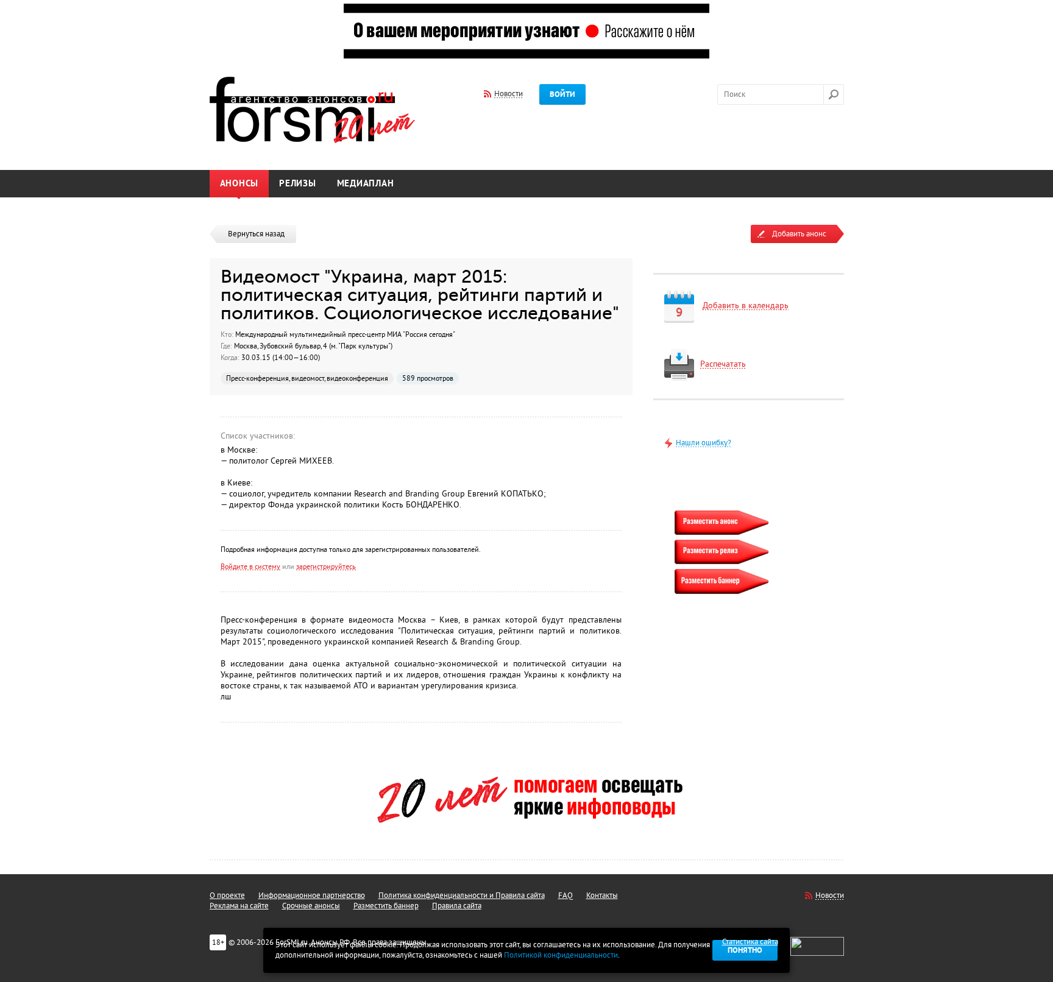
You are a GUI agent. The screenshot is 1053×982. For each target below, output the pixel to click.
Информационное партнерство (311, 895)
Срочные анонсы (311, 906)
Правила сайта (456, 906)
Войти (562, 94)
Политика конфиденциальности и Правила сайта (461, 895)
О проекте (227, 895)
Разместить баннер (386, 906)
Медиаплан (365, 183)
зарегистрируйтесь (326, 566)
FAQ (565, 895)
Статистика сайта (750, 942)
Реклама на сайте (239, 906)
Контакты (602, 895)
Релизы (297, 183)
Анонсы (239, 183)
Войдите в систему (250, 566)
